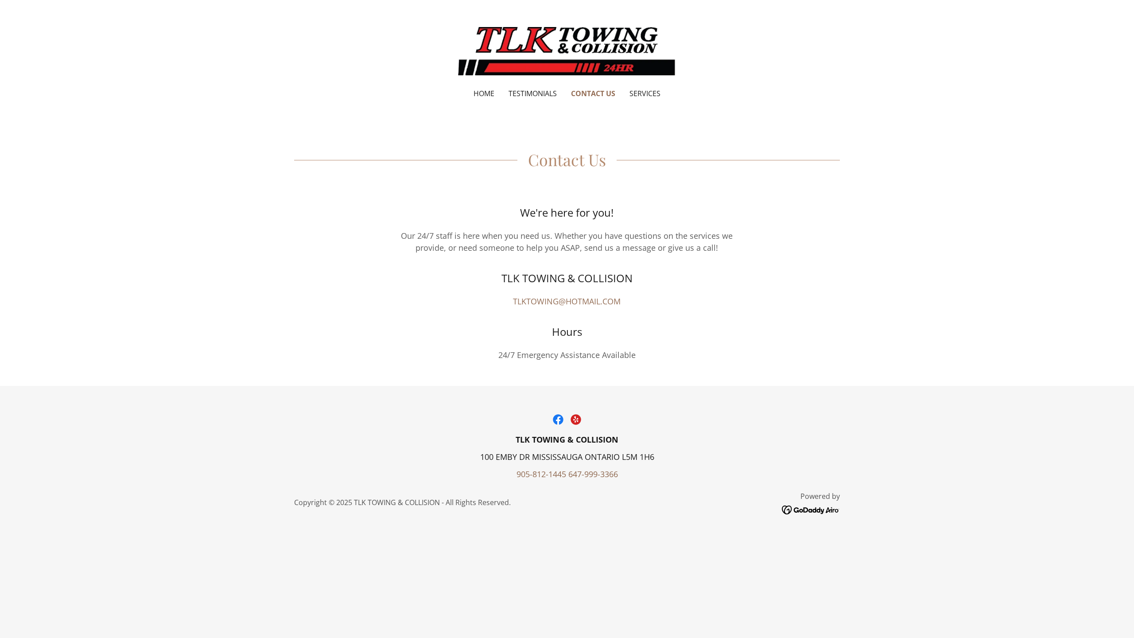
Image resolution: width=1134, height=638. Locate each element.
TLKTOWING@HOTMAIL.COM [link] (567, 301)
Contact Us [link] (593, 93)
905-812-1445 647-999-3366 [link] (567, 474)
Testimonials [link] (533, 93)
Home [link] (484, 93)
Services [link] (644, 93)
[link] (567, 50)
